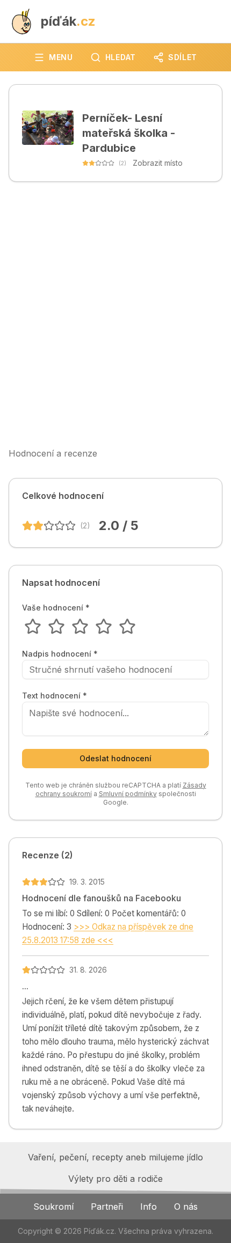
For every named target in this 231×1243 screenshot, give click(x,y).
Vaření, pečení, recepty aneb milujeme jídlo (115, 1157)
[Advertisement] (115, 314)
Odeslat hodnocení (115, 758)
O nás (186, 1206)
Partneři (107, 1206)
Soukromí (53, 1206)
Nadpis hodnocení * (60, 654)
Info (148, 1206)
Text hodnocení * (54, 696)
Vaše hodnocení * (56, 608)
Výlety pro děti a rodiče (115, 1178)
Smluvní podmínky (128, 794)
